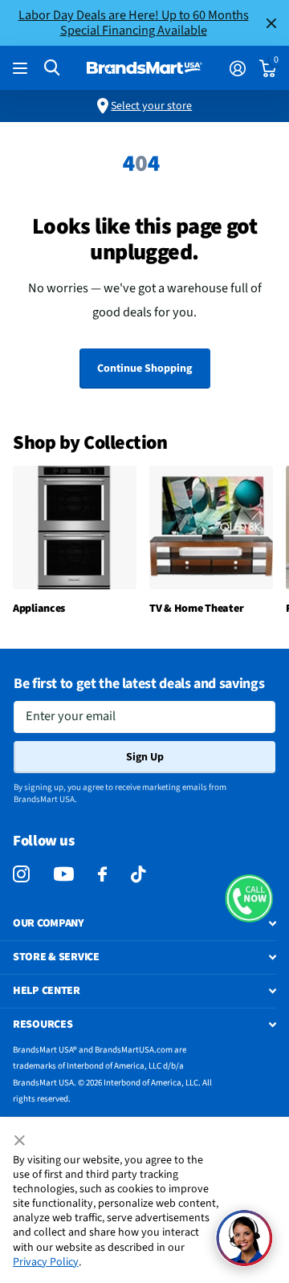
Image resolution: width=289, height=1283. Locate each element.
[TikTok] (138, 874)
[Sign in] (237, 68)
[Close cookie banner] (21, 1141)
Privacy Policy (46, 1262)
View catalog (22, 68)
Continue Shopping (144, 368)
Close (271, 23)
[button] (249, 898)
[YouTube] (64, 874)
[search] (51, 68)
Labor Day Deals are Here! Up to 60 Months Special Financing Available (133, 22)
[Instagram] (21, 874)
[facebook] (102, 874)
